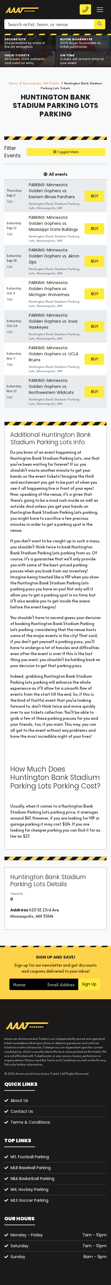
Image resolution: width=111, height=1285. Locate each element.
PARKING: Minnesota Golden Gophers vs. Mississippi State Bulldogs (53, 223)
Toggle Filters (67, 152)
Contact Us (22, 1111)
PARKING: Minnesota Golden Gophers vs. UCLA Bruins (53, 354)
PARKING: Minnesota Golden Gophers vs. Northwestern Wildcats (51, 386)
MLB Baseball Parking (31, 1168)
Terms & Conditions (30, 1122)
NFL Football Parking (30, 1157)
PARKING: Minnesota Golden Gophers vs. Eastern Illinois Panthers (52, 191)
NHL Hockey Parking (29, 1189)
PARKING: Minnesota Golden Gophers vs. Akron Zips (54, 256)
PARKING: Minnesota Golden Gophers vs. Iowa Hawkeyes (53, 321)
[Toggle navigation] (99, 9)
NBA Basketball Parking (32, 1178)
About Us (19, 1100)
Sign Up (89, 984)
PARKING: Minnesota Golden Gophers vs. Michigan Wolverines (49, 289)
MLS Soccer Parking (29, 1200)
